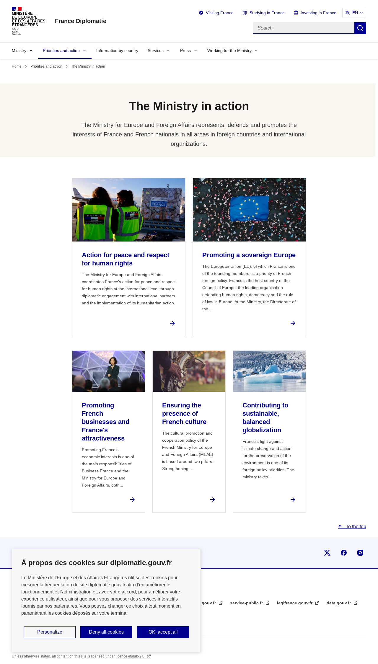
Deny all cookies (106, 631)
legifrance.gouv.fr (295, 603)
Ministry (19, 50)
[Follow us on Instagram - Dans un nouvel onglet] (360, 553)
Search (360, 28)
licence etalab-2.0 (130, 656)
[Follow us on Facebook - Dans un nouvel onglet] (344, 553)
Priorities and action (61, 50)
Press (185, 50)
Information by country (117, 50)
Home (17, 66)
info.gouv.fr (205, 603)
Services (156, 50)
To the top (355, 526)
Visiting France (220, 12)
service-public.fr (247, 603)
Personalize (49, 631)
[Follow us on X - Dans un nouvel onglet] (327, 553)
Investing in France (318, 12)
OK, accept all (163, 631)
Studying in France (267, 12)
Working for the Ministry (229, 50)
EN (355, 12)
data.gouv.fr (339, 603)
